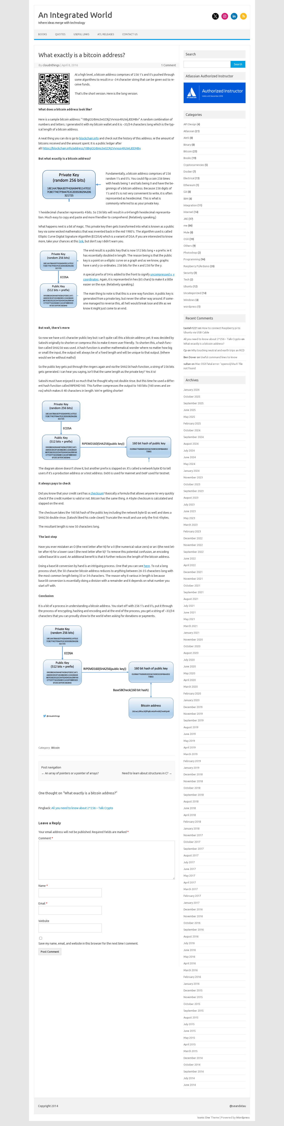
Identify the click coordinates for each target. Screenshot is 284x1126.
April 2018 (190, 814)
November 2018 (193, 781)
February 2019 (192, 760)
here (147, 566)
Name (43, 885)
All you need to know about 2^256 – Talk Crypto (82, 808)
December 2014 (193, 1057)
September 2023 (194, 490)
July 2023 (189, 504)
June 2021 (190, 612)
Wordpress (243, 1117)
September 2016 (194, 929)
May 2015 (189, 1037)
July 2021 (189, 605)
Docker (188, 171)
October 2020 (192, 646)
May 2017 (189, 875)
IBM (186, 198)
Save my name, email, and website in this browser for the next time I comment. (88, 943)
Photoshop (190, 252)
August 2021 (191, 598)
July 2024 (189, 450)
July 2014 (189, 1078)
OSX (186, 239)
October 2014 (192, 1064)
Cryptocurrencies (194, 164)
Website (43, 921)
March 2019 (191, 754)
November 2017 (193, 835)
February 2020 (192, 693)
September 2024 (194, 436)
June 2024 (190, 457)
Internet (188, 211)
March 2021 (191, 625)
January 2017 (191, 902)
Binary (187, 144)
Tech (186, 279)
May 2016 (189, 956)
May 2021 (189, 619)
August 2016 (191, 936)
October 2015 (192, 1003)
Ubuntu (188, 286)
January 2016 (191, 983)
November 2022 (193, 544)
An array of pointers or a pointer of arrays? (70, 773)
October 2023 (192, 484)
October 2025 (192, 396)
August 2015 (191, 1017)
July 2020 (189, 659)
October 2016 (192, 922)
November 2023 (193, 477)
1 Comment (168, 65)
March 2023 (191, 524)
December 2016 (193, 909)
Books (42, 34)
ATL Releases (106, 34)
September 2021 (194, 592)
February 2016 (192, 976)
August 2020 (191, 652)
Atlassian (189, 131)
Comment (45, 838)
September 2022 (194, 551)
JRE (186, 218)
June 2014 (190, 1084)
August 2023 (191, 497)
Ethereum (189, 185)
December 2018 (193, 774)
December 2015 (193, 990)
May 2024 (189, 463)
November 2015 (193, 997)
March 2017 (191, 889)
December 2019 (193, 707)
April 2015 (190, 1044)
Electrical (189, 178)
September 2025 (194, 403)
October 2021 (192, 585)
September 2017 (194, 848)
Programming (192, 259)
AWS (186, 137)
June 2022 (190, 558)
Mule (186, 232)
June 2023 (190, 511)
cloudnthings (51, 65)
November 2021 (193, 578)
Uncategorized (192, 293)
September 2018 (194, 794)
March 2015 (191, 1051)
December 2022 (193, 538)
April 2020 (190, 679)
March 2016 (191, 970)
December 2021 (193, 572)
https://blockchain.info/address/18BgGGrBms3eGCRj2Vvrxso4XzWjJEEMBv (92, 148)
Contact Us (129, 34)
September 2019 (194, 720)
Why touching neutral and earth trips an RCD (217, 350)
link (81, 241)
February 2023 (192, 531)
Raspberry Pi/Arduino (196, 266)
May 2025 (189, 416)
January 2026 (191, 389)
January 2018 (191, 828)
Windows (189, 299)
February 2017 (192, 895)
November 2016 (193, 916)
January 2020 (191, 700)
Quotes (60, 34)
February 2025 (192, 423)
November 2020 (193, 639)
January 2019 (191, 767)
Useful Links (81, 34)
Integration (190, 205)
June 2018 (190, 808)
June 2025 (190, 409)
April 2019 (190, 747)
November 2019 (193, 713)
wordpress (190, 306)
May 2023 (189, 518)
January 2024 (191, 470)
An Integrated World (75, 14)
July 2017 (189, 862)
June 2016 (190, 949)
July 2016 (189, 943)
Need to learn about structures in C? (147, 773)
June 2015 (190, 1030)
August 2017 (191, 855)
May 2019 (189, 740)
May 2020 (189, 673)
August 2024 (191, 443)
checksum (97, 493)
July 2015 (189, 1024)
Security (188, 272)
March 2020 (191, 686)
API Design (190, 124)
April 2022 (190, 565)
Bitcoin (55, 747)
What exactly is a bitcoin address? (204, 343)
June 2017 (190, 868)
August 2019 (191, 727)
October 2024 (192, 430)
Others (188, 245)
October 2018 (192, 787)
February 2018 (192, 821)
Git (185, 191)
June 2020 (190, 666)
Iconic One (204, 1117)
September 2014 (194, 1071)
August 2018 (191, 801)
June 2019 (190, 733)
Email (42, 903)
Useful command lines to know (219, 357)
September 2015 (194, 1010)
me (185, 225)
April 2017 (190, 882)
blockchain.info (89, 138)
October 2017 (192, 841)
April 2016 (190, 963)
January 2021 (191, 632)
